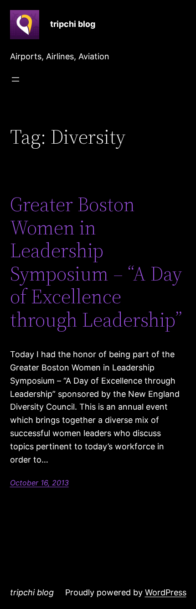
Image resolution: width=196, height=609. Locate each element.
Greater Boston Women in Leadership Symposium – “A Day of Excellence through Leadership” (96, 262)
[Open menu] (15, 79)
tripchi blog (72, 24)
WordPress (165, 592)
